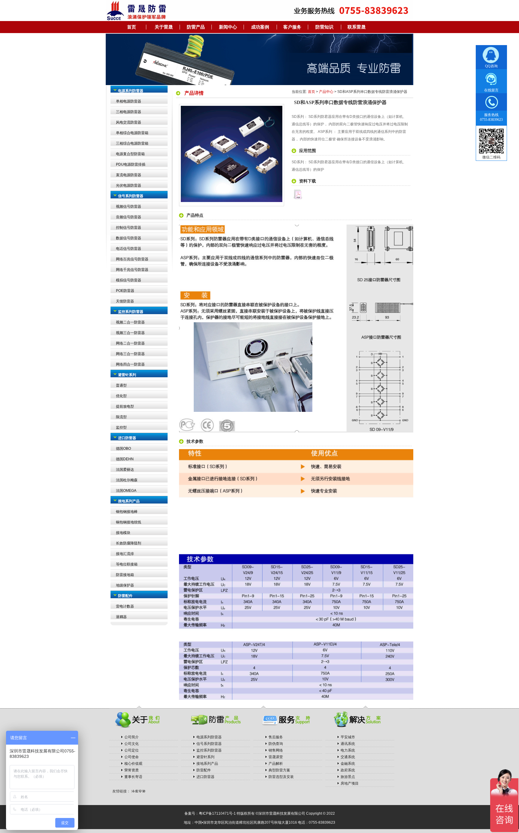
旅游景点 (348, 777)
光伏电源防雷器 (128, 185)
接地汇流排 (125, 554)
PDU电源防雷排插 (130, 164)
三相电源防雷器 (128, 112)
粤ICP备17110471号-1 (217, 813)
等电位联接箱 (127, 564)
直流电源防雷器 (128, 175)
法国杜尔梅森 (127, 480)
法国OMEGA (126, 490)
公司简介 (131, 737)
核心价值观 (133, 763)
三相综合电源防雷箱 (132, 143)
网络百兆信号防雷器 (132, 259)
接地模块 (123, 533)
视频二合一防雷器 (130, 322)
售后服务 (276, 737)
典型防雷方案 (279, 770)
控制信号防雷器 (128, 227)
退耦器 (121, 617)
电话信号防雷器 (128, 249)
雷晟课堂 (276, 757)
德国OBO (123, 448)
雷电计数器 (125, 606)
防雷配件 (203, 770)
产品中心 (326, 92)
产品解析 (276, 763)
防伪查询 (276, 744)
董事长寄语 (133, 777)
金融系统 (348, 763)
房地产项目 (350, 783)
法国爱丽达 (125, 469)
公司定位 (131, 750)
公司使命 (131, 757)
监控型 (121, 427)
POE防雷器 (125, 291)
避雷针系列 (205, 757)
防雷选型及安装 (281, 777)
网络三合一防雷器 (130, 354)
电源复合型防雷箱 (130, 154)
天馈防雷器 (125, 301)
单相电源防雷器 (128, 101)
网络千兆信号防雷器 (132, 270)
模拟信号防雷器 (128, 280)
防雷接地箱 (125, 575)
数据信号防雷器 (128, 238)
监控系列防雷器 (209, 750)
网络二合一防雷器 (130, 343)
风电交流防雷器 (128, 122)
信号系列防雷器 (209, 744)
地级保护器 (125, 585)
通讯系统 (348, 744)
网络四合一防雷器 (130, 364)
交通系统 (348, 757)
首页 (311, 92)
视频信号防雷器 (128, 206)
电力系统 (348, 750)
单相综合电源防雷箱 (132, 133)
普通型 (121, 385)
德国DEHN (125, 459)
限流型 (121, 417)
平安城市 (348, 737)
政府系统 (348, 770)
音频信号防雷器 (128, 217)
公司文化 (131, 744)
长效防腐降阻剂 (128, 543)
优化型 (121, 396)
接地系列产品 (207, 763)
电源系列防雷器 (209, 737)
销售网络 (276, 750)
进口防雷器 (205, 777)
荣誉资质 (131, 770)
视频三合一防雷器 (130, 333)
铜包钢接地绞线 (128, 522)
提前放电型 (125, 406)
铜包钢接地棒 (127, 512)
